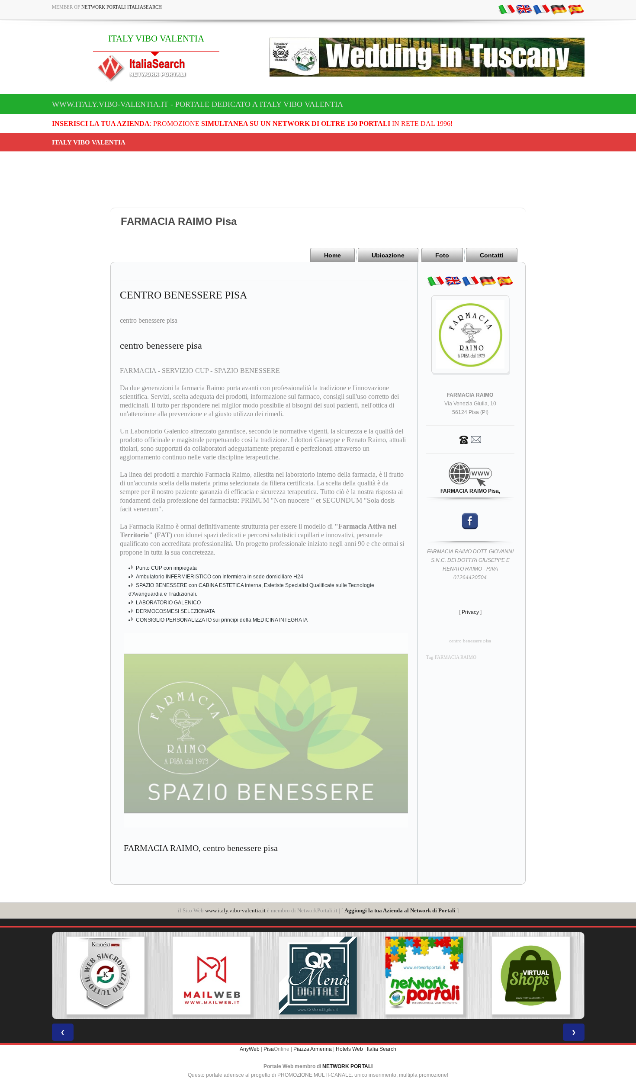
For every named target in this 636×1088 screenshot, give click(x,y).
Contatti (492, 255)
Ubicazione (388, 255)
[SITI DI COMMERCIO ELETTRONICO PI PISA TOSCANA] (483, 975)
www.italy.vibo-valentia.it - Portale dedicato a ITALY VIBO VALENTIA (197, 104)
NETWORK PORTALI (347, 1066)
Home (332, 255)
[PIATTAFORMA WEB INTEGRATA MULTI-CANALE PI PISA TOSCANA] (58, 975)
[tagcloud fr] (541, 9)
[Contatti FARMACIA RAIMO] (470, 439)
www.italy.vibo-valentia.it (235, 910)
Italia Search (381, 1049)
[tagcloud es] (576, 9)
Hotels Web (349, 1049)
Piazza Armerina (312, 1049)
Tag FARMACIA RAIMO (451, 657)
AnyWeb (250, 1049)
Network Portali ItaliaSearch (121, 7)
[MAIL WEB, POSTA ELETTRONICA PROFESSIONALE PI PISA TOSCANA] (164, 975)
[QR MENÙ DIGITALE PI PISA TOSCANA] (271, 975)
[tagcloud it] (506, 9)
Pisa (268, 1049)
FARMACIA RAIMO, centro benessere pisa (201, 848)
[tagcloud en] (524, 9)
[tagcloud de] (558, 9)
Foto (442, 255)
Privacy (470, 612)
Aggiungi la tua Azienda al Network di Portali (400, 910)
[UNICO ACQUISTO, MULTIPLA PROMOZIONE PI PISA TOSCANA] (377, 975)
